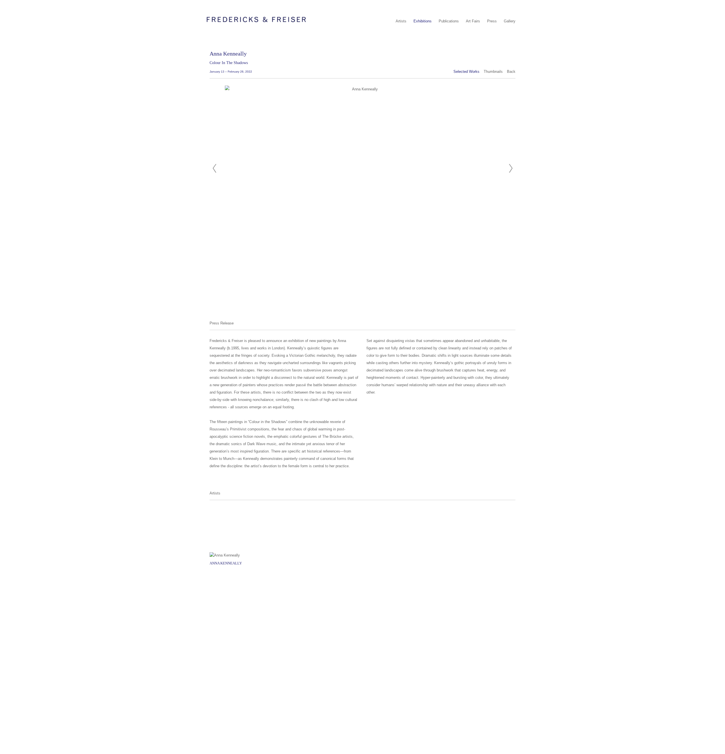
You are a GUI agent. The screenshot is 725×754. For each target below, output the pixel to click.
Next (511, 168)
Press (492, 21)
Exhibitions (422, 21)
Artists (401, 21)
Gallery (509, 21)
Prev (214, 168)
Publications (449, 21)
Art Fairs (473, 21)
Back (511, 71)
